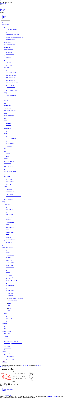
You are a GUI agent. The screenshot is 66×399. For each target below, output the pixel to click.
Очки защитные (9, 217)
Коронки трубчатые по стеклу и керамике (11, 341)
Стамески (8, 272)
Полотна (5, 118)
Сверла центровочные (10, 143)
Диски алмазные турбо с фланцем (11, 78)
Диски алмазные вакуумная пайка (12, 82)
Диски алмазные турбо (10, 70)
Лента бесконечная (7, 344)
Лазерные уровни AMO (10, 359)
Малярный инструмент (10, 278)
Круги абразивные (7, 169)
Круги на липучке (7, 333)
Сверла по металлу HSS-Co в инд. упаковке (13, 196)
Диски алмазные (7, 67)
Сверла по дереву (9, 136)
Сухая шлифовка (9, 62)
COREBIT (8, 153)
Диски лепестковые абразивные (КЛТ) (10, 171)
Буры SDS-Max (8, 184)
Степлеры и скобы (7, 168)
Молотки (9, 306)
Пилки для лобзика (7, 47)
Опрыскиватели (9, 321)
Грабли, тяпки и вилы (10, 232)
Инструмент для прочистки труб (11, 280)
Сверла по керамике (9, 192)
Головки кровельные (7, 349)
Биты (5, 151)
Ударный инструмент (9, 301)
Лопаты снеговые (9, 242)
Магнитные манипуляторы (10, 283)
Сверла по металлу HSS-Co (10, 191)
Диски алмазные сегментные (11, 75)
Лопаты (7, 234)
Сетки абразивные (7, 176)
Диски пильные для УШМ (10, 87)
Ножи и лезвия (8, 219)
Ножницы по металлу (10, 267)
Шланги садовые (9, 318)
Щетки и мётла (8, 257)
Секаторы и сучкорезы (10, 235)
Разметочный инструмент (10, 277)
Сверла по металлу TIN (10, 141)
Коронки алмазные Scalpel (10, 39)
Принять (1, 398)
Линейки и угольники (10, 262)
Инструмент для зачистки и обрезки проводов (15, 298)
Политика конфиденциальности (7, 389)
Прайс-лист (4, 15)
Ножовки (5, 158)
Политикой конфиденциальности (52, 396)
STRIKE (7, 154)
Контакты (4, 16)
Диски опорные (7, 346)
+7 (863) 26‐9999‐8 (25, 365)
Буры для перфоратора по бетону (9, 55)
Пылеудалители (9, 50)
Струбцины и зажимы (10, 222)
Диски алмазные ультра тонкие (11, 72)
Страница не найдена (6, 366)
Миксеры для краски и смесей (9, 115)
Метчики (7, 131)
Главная (3, 361)
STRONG (8, 156)
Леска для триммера (7, 108)
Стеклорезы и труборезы (10, 263)
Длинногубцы (10, 293)
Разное (7, 229)
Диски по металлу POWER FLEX (10, 110)
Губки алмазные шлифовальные (9, 44)
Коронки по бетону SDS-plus (9, 161)
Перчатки (6, 326)
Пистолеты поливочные (10, 212)
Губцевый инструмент (10, 290)
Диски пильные (7, 83)
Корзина (3, 17)
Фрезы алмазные (9, 32)
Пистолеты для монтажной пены (9, 164)
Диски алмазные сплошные (10, 77)
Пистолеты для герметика (8, 166)
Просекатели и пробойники (11, 285)
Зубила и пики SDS (7, 163)
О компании (4, 14)
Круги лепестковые (7, 334)
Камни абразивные (7, 348)
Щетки (5, 339)
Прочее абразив (7, 338)
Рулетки (5, 113)
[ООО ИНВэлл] (6, 0)
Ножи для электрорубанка (8, 45)
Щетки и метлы (8, 225)
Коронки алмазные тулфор (8, 199)
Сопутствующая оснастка (8, 49)
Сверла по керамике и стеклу (11, 95)
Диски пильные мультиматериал (11, 90)
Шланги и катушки (9, 209)
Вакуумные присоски (9, 52)
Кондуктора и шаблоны (10, 54)
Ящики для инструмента (10, 227)
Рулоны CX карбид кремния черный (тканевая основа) (13, 343)
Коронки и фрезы (7, 27)
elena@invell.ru (38, 365)
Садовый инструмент (7, 230)
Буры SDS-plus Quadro (10, 59)
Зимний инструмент (7, 240)
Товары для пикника (7, 204)
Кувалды (9, 305)
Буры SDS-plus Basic (9, 179)
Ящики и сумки (9, 260)
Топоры (7, 224)
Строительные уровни (10, 356)
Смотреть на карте (3, 3)
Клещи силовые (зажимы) (12, 300)
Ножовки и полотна (9, 265)
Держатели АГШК (9, 65)
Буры (5, 121)
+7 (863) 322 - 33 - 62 (3, 7)
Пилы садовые (8, 237)
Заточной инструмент (10, 273)
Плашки (7, 130)
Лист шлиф (6, 336)
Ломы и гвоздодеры (9, 268)
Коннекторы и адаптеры (10, 207)
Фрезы (5, 116)
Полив (5, 313)
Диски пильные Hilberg (10, 85)
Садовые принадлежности (10, 239)
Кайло (9, 310)
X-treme (7, 126)
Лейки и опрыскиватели (10, 214)
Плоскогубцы (10, 295)
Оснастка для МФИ (7, 42)
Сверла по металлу (9, 93)
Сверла (5, 92)
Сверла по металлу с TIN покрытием (12, 197)
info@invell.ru (2, 9)
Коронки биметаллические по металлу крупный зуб (14, 37)
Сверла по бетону (9, 146)
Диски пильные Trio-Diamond (11, 88)
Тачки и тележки (9, 275)
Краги (5, 328)
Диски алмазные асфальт (10, 80)
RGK (5, 354)
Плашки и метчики (7, 128)
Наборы (5, 103)
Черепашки (6, 60)
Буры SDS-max (8, 123)
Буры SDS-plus (8, 57)
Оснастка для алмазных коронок (11, 29)
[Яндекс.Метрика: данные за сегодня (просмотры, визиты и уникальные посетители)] (8, 395)
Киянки (9, 303)
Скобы (5, 120)
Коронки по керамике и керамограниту (12, 34)
